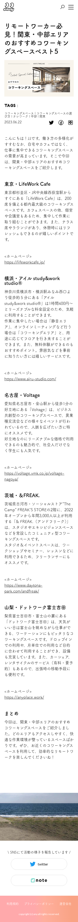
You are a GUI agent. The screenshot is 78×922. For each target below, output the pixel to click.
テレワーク (20, 116)
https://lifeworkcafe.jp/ (24, 262)
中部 (34, 116)
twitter (43, 864)
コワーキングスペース (19, 113)
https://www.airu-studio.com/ (30, 379)
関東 (42, 116)
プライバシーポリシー (39, 903)
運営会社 (65, 903)
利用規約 (12, 903)
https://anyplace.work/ (24, 697)
